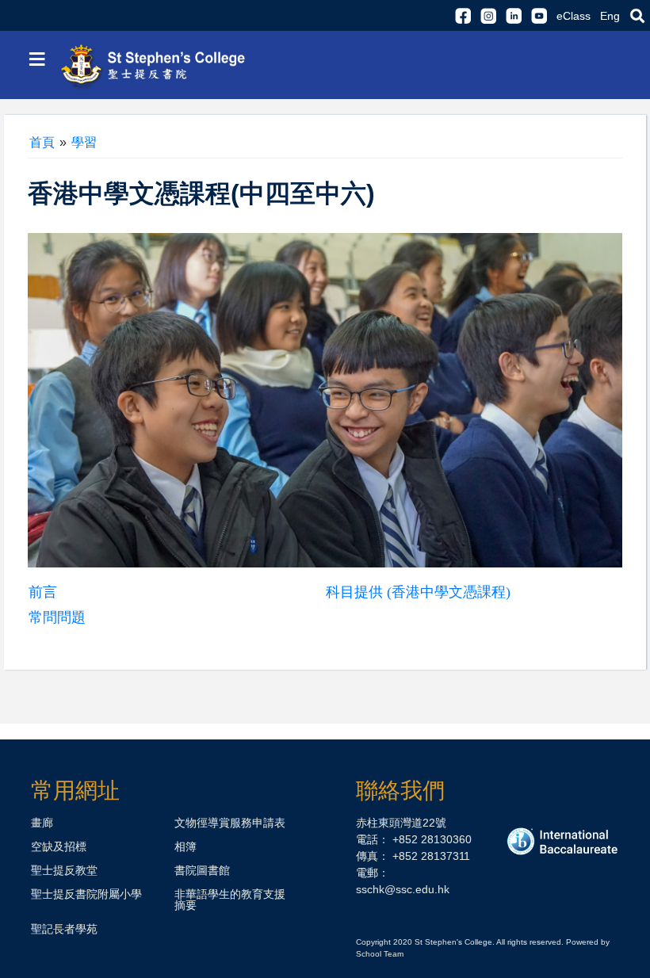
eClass (573, 16)
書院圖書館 (202, 870)
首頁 (42, 142)
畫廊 (42, 822)
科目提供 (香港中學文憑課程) (418, 592)
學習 (84, 142)
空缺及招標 (58, 846)
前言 (43, 592)
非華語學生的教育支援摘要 (229, 899)
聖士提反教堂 (64, 870)
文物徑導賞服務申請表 (229, 822)
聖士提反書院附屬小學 (86, 894)
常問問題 (57, 617)
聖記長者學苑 (64, 929)
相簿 (185, 846)
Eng (610, 16)
